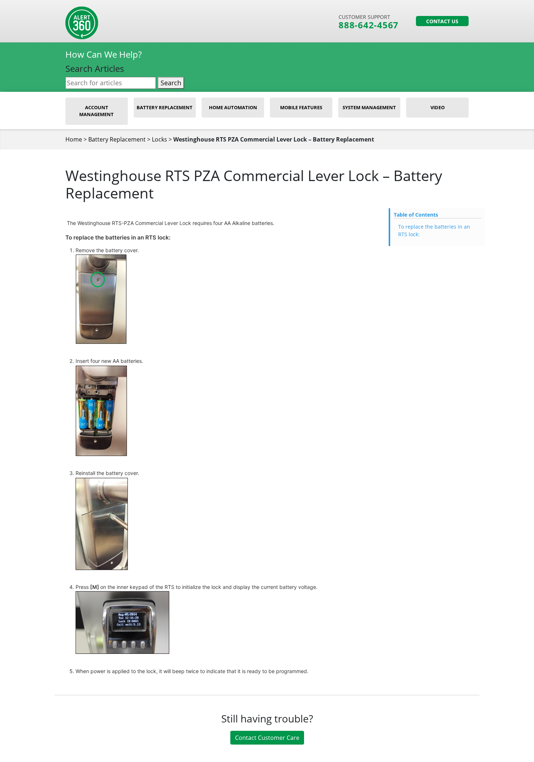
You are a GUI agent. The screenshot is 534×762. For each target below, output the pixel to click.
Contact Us (442, 21)
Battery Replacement (165, 107)
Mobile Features (301, 107)
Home (73, 139)
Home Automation (233, 107)
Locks (159, 139)
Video (437, 107)
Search (171, 82)
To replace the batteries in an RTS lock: (434, 230)
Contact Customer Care (267, 738)
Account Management (96, 111)
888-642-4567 (369, 25)
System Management (369, 107)
